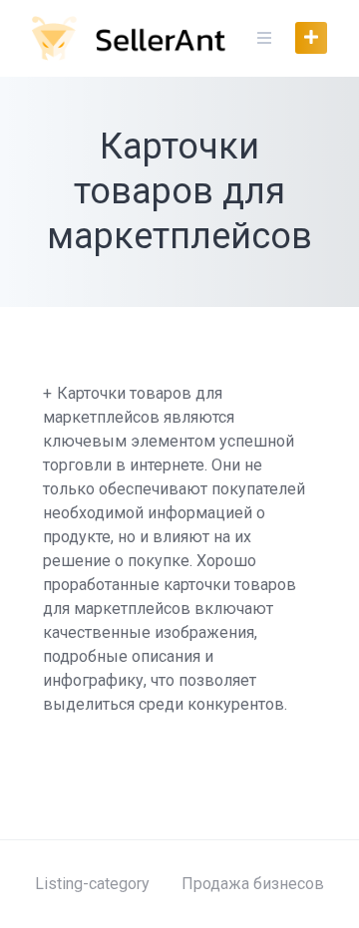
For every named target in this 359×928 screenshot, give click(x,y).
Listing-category (92, 883)
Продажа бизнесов (252, 883)
